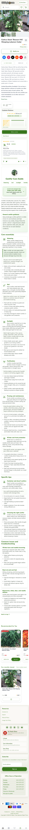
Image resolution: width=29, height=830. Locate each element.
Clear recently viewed (21, 667)
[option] (3, 34)
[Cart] (26, 7)
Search (4, 714)
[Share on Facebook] (4, 57)
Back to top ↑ (5, 614)
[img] (6, 141)
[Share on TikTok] (12, 57)
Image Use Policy (6, 720)
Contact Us (5, 712)
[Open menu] (26, 828)
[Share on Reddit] (17, 57)
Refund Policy (5, 717)
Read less (4, 99)
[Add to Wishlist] (26, 40)
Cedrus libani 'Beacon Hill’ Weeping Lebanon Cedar (11, 689)
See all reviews (5, 127)
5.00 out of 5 (18, 113)
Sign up (14, 769)
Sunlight (18, 182)
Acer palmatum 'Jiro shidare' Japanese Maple (9, 649)
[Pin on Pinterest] (21, 57)
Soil (12, 182)
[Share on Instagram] (8, 57)
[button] (6, 120)
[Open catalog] (8, 828)
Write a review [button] (14, 132)
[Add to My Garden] (26, 12)
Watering (6, 182)
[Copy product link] (25, 57)
